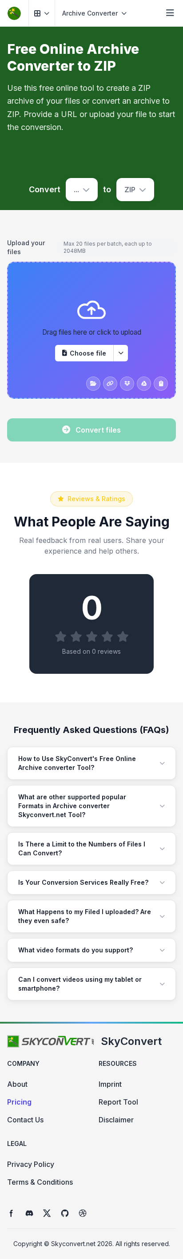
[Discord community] (29, 1213)
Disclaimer (116, 1119)
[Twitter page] (47, 1213)
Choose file (88, 353)
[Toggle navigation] (170, 13)
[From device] (93, 383)
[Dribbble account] (82, 1213)
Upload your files (26, 247)
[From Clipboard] (161, 383)
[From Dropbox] (127, 383)
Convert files (98, 429)
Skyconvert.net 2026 (81, 1243)
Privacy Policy (30, 1164)
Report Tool (118, 1101)
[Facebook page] (11, 1213)
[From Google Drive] (144, 383)
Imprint (110, 1084)
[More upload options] (120, 353)
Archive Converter (90, 13)
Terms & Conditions (40, 1182)
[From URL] (110, 383)
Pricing (19, 1101)
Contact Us (25, 1119)
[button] (42, 13)
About (17, 1084)
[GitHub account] (64, 1213)
